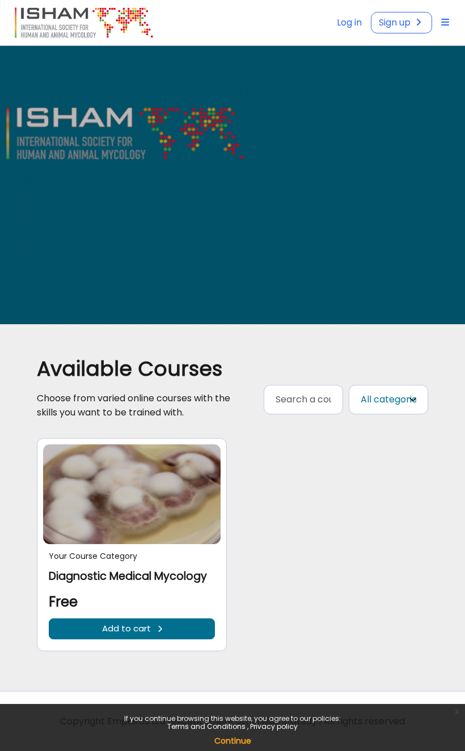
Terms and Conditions (207, 726)
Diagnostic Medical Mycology (128, 576)
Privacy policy (274, 726)
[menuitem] (445, 22)
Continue (232, 740)
